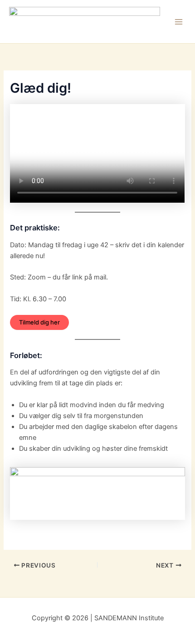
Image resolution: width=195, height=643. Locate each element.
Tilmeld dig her (39, 322)
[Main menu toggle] (178, 21)
